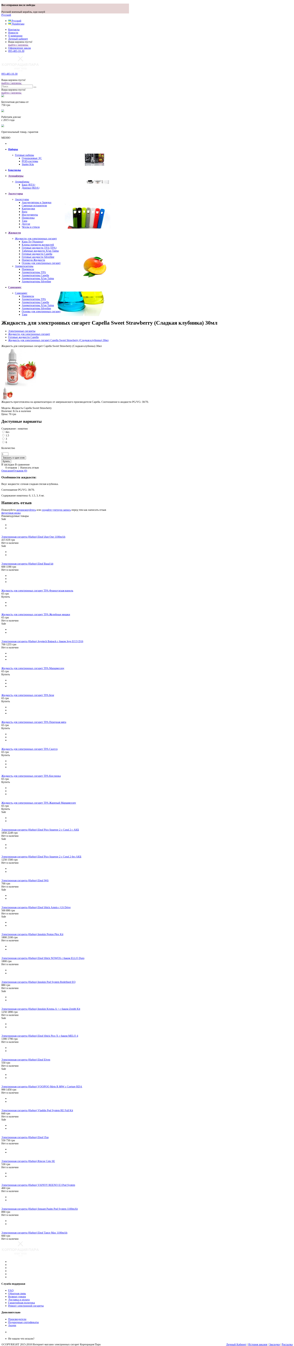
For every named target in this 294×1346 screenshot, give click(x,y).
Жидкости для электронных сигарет (36, 238)
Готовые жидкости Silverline (38, 256)
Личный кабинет (18, 38)
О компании (15, 35)
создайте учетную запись (56, 509)
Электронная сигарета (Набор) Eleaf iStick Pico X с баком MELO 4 (39, 1035)
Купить (5, 596)
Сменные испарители (34, 205)
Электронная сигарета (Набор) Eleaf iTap (25, 1137)
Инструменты (30, 214)
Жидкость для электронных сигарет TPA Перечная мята (33, 722)
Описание (7, 470)
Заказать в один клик (14, 457)
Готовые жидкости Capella (37, 253)
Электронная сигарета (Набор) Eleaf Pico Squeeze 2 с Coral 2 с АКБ (40, 829)
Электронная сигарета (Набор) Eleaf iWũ (24, 880)
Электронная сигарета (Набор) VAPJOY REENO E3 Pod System (38, 1185)
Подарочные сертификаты (23, 1322)
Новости (13, 32)
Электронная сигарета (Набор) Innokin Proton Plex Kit (32, 934)
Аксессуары (22, 199)
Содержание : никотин (14, 428)
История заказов (257, 1344)
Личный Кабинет (236, 1344)
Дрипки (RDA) (30, 187)
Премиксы (28, 269)
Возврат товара (17, 1296)
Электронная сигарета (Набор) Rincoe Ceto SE (28, 1161)
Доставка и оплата (19, 1299)
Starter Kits (28, 164)
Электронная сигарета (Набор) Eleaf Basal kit (27, 563)
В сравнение (22, 464)
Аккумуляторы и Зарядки (36, 202)
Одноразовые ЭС (32, 158)
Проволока (28, 217)
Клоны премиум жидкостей (38, 244)
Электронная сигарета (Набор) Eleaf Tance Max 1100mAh (34, 1232)
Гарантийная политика (21, 1302)
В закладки (7, 464)
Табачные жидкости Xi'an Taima (40, 250)
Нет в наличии (10, 542)
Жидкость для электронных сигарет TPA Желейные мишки (35, 614)
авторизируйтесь (26, 509)
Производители (17, 1319)
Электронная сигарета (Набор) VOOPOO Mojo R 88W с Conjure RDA (41, 1086)
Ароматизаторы (24, 266)
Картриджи (28, 208)
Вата (24, 211)
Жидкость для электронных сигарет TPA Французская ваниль (37, 590)
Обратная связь (17, 1293)
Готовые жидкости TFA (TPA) (39, 247)
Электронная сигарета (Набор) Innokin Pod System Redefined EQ (38, 982)
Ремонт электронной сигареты (26, 1305)
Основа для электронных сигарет (41, 263)
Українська (17, 23)
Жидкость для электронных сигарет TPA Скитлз (29, 749)
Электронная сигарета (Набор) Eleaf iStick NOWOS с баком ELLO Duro (42, 958)
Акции (12, 1325)
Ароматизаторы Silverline (36, 281)
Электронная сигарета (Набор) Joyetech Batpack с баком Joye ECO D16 (42, 641)
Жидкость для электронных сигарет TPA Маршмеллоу (32, 668)
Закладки (274, 1344)
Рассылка (287, 1344)
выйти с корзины (18, 44)
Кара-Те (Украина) (32, 241)
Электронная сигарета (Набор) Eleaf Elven (25, 1059)
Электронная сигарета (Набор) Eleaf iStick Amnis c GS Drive (36, 907)
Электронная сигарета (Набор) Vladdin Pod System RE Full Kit (37, 1110)
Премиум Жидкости (33, 260)
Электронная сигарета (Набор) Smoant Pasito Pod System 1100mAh (39, 1208)
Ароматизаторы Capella (35, 275)
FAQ (11, 1290)
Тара (24, 220)
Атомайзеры (22, 181)
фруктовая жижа (11, 512)
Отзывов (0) (20, 470)
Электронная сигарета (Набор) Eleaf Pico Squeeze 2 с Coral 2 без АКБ (41, 856)
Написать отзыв (29, 467)
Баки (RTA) (28, 184)
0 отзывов (11, 467)
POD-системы (30, 161)
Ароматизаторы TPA (34, 272)
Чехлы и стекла (31, 226)
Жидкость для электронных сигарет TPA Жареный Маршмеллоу (38, 802)
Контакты (14, 29)
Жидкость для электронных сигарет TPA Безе (27, 695)
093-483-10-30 (16, 51)
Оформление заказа (19, 47)
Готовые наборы (24, 155)
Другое (26, 223)
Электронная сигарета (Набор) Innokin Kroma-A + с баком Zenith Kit (40, 1008)
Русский (6, 14)
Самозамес (21, 293)
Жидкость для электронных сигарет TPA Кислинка (31, 775)
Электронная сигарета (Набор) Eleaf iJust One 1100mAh (33, 536)
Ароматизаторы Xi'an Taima (38, 278)
